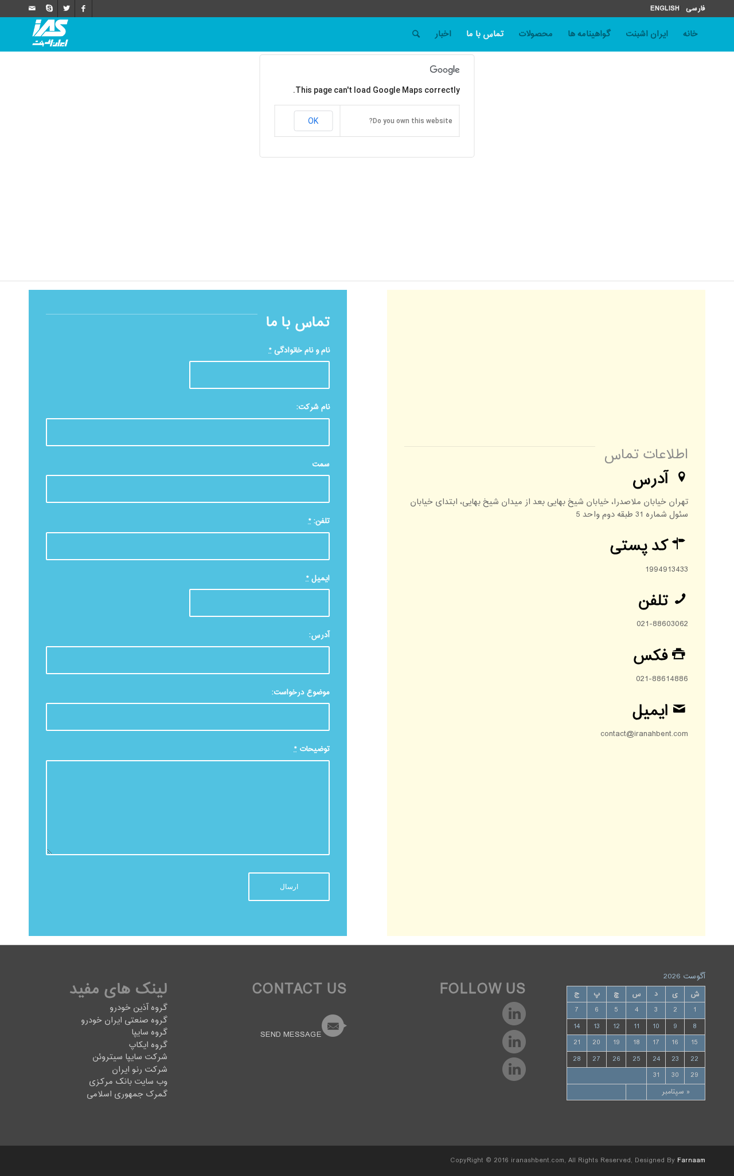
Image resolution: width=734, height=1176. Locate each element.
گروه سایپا (149, 1032)
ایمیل (318, 579)
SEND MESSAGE (291, 1034)
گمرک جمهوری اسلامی (127, 1094)
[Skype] (49, 8)
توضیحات (312, 750)
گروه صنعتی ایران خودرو (124, 1020)
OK (313, 120)
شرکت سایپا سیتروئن (129, 1057)
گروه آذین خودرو (138, 1007)
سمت (321, 465)
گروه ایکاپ (147, 1045)
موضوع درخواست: (301, 693)
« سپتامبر (676, 1092)
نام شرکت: (313, 408)
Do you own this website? (410, 121)
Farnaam (691, 1160)
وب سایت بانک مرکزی (128, 1081)
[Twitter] (66, 8)
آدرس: (319, 636)
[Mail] (32, 8)
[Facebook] (83, 8)
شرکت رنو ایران (139, 1069)
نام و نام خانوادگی (299, 351)
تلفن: (319, 522)
